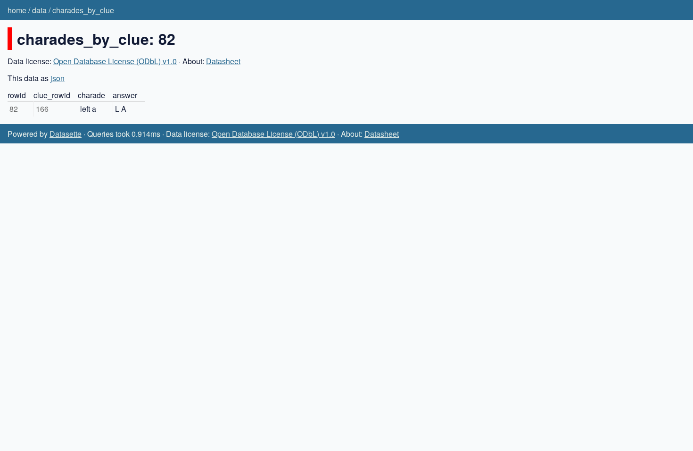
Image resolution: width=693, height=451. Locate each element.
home (17, 10)
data (39, 10)
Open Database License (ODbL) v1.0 (115, 61)
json (57, 78)
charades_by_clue (83, 10)
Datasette (66, 133)
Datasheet (223, 61)
